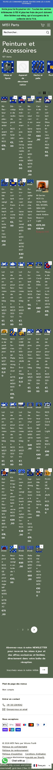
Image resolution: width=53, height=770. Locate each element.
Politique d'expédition (12, 754)
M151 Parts (10, 25)
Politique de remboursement (15, 750)
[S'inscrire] (44, 670)
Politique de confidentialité (14, 746)
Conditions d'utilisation (35, 754)
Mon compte (8, 689)
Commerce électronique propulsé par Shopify (23, 757)
